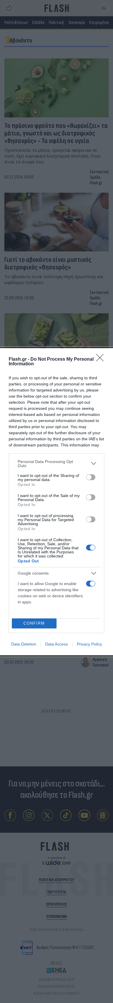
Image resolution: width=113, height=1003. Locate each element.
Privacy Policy (89, 644)
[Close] (101, 359)
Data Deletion (23, 644)
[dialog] (56, 501)
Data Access (56, 644)
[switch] (90, 477)
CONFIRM (34, 623)
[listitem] (56, 464)
